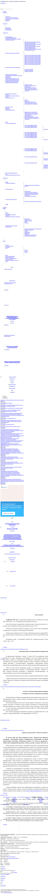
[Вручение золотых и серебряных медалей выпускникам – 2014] (14, 802)
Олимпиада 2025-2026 (12, 528)
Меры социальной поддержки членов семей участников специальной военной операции (11, 468)
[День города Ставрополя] (27, 798)
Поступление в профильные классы (7, 424)
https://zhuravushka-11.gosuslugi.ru (12, 858)
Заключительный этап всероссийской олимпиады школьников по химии (14, 649)
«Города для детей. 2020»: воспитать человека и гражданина (11, 730)
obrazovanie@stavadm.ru (7, 892)
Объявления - (3, 446)
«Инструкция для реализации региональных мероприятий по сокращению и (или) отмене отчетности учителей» (12, 436)
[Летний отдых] (34, 798)
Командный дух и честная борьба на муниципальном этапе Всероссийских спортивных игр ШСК (11, 406)
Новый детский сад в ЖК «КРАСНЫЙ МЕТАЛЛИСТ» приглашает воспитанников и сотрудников (10, 411)
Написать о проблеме (9, 513)
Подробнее (5, 647)
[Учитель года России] (7, 798)
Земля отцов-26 (3, 612)
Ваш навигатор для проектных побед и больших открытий (11, 408)
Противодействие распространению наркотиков (9, 443)
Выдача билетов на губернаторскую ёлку (8, 418)
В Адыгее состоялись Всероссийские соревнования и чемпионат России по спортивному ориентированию (20, 686)
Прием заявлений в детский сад (6, 403)
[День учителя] (21, 797)
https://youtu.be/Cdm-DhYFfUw (34, 790)
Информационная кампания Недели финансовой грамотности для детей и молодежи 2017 (9, 439)
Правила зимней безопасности (6, 432)
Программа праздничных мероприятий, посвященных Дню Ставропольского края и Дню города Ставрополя (11, 434)
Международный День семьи (5, 437)
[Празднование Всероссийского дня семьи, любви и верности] (41, 802)
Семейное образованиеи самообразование (12, 347)
